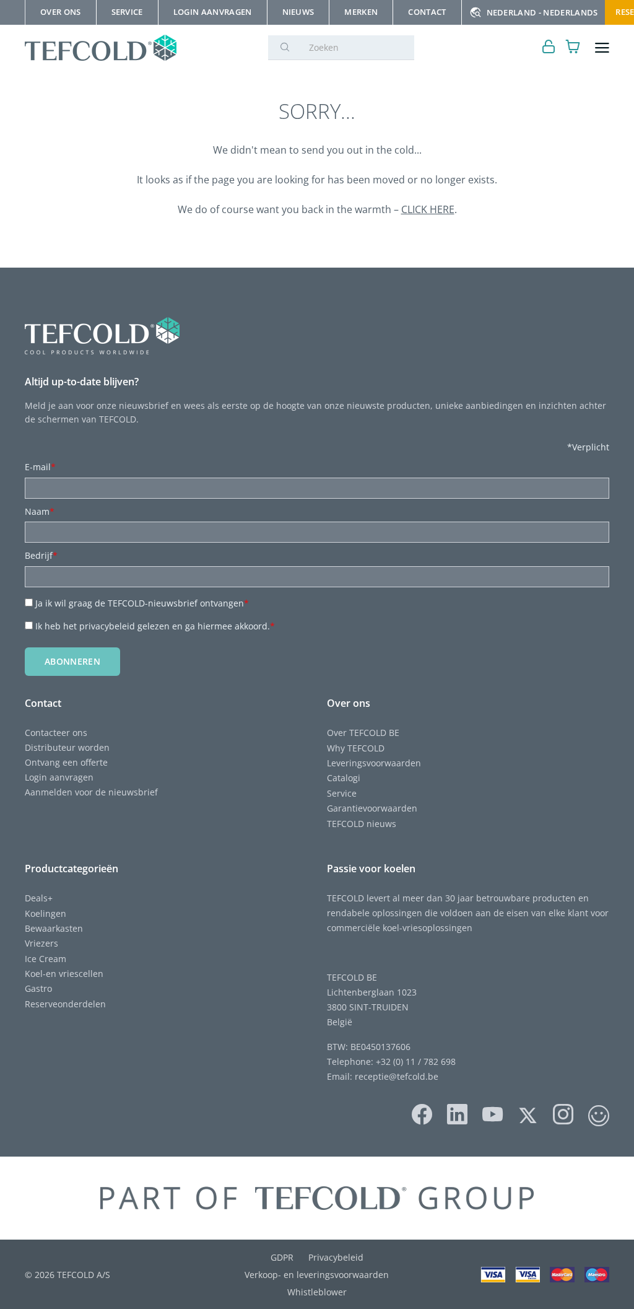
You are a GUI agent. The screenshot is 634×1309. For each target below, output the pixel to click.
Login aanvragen (59, 777)
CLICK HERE (427, 209)
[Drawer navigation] (602, 48)
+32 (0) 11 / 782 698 (416, 1061)
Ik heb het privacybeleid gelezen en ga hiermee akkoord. (155, 626)
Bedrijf (41, 555)
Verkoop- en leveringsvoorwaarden (317, 1275)
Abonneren (72, 661)
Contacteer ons (56, 732)
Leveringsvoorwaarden (374, 763)
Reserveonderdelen (65, 1004)
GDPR (282, 1257)
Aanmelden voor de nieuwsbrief (91, 792)
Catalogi (343, 778)
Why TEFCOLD (355, 748)
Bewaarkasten (54, 928)
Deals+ (39, 898)
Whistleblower (317, 1292)
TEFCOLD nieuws (361, 824)
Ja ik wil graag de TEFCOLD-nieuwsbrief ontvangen (142, 603)
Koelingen (45, 913)
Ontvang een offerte (66, 762)
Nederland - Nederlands (542, 12)
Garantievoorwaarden (372, 808)
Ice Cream (45, 959)
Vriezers (41, 943)
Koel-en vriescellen (64, 973)
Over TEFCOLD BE (363, 732)
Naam (39, 511)
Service (342, 793)
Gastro (38, 988)
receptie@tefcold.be (396, 1076)
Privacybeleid (335, 1257)
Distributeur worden (67, 747)
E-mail (40, 467)
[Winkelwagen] (573, 48)
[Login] (549, 48)
